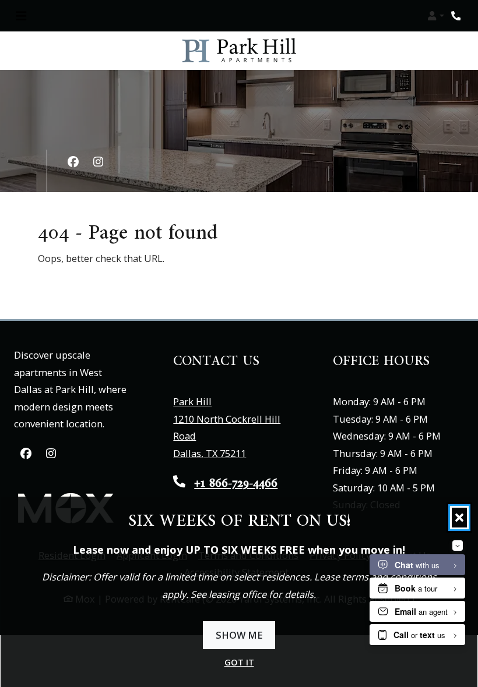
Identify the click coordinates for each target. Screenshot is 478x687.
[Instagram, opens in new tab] (98, 161)
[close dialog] (459, 517)
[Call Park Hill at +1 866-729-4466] (457, 16)
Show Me (239, 635)
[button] (435, 16)
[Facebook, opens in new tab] (73, 161)
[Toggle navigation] (21, 16)
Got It (239, 661)
